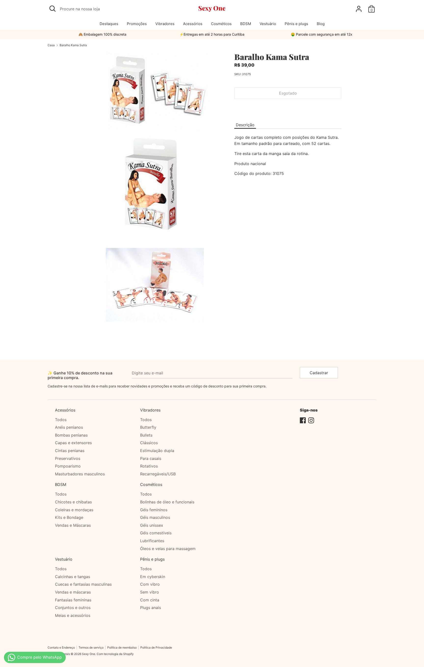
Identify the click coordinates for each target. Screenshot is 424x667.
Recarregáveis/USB (158, 473)
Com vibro (150, 584)
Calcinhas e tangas (72, 576)
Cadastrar (319, 372)
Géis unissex (151, 525)
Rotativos (149, 466)
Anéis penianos (69, 427)
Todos (60, 419)
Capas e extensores (73, 442)
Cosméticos (221, 23)
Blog (321, 23)
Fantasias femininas (73, 599)
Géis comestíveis (156, 532)
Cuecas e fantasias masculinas (83, 584)
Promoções (137, 23)
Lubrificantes (152, 540)
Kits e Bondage (69, 517)
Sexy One (88, 654)
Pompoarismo (68, 466)
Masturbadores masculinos (80, 473)
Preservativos (67, 458)
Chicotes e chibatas (73, 501)
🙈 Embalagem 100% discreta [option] (102, 34)
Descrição (245, 124)
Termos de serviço (91, 647)
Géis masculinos (155, 517)
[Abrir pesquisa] (52, 9)
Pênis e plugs (296, 23)
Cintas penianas (69, 450)
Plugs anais (150, 607)
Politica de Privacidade (156, 647)
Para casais (150, 458)
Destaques (109, 23)
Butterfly (148, 427)
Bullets (146, 435)
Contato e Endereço (61, 647)
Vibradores (164, 23)
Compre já (288, 107)
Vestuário (268, 23)
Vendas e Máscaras (73, 525)
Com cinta (149, 599)
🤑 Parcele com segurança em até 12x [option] (321, 34)
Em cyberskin (152, 576)
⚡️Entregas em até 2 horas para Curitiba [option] (211, 34)
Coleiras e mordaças (74, 509)
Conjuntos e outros (73, 607)
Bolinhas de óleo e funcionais (167, 501)
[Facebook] (303, 419)
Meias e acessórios (72, 615)
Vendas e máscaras (73, 592)
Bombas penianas (71, 435)
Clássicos (149, 442)
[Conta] (359, 6)
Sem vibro (149, 592)
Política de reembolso (122, 647)
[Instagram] (311, 419)
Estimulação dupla (157, 450)
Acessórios (192, 23)
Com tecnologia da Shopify (115, 654)
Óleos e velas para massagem (168, 548)
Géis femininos (153, 509)
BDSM (245, 23)
